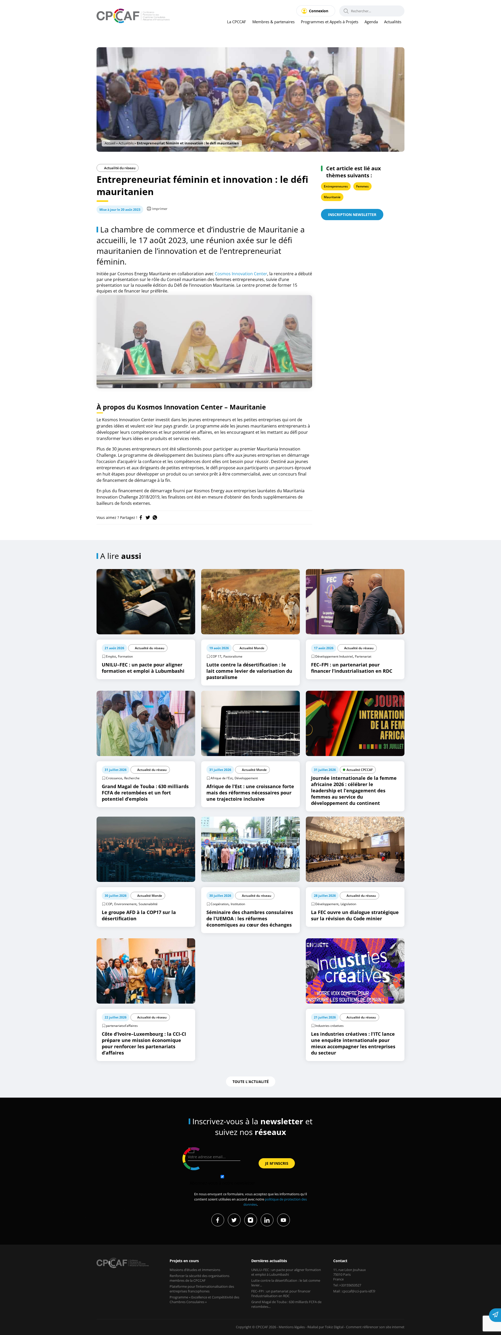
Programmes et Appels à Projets (329, 21)
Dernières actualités (269, 1260)
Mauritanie (332, 197)
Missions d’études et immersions (195, 1269)
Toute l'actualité (250, 1081)
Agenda (371, 21)
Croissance (114, 778)
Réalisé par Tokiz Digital (325, 1327)
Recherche (132, 778)
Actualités (392, 21)
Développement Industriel (334, 656)
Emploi (111, 656)
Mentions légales (292, 1327)
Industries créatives (329, 1025)
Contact (340, 1260)
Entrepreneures (336, 186)
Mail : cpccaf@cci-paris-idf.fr (354, 1291)
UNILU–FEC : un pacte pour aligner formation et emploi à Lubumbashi (286, 1272)
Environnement (125, 904)
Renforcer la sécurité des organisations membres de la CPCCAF (199, 1278)
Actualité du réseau (119, 168)
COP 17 (216, 656)
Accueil (110, 143)
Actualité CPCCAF (360, 770)
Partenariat (363, 656)
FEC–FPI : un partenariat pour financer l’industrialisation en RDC (281, 1293)
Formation (125, 656)
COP (109, 904)
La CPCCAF (236, 21)
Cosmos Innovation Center (241, 274)
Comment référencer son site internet (375, 1327)
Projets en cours (184, 1260)
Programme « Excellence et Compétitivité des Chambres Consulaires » (204, 1299)
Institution (238, 904)
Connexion (318, 10)
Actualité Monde (252, 648)
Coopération (220, 904)
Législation (348, 904)
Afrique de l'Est (221, 778)
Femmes (362, 186)
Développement (246, 778)
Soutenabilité (148, 904)
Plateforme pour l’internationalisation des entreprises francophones (202, 1288)
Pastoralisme (232, 656)
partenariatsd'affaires (122, 1025)
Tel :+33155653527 (347, 1285)
